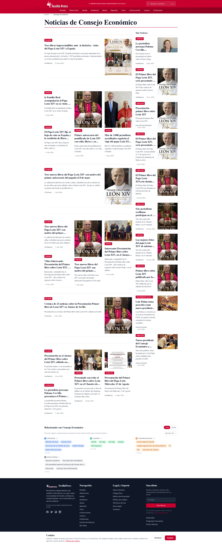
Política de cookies (73, 541)
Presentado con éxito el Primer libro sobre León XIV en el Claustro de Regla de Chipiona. (87, 382)
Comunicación (134, 10)
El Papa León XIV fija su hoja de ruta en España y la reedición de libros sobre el (57, 136)
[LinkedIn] (60, 512)
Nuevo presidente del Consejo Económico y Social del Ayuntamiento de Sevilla (145, 348)
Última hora (74, 10)
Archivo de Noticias (87, 522)
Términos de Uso (119, 503)
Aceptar (170, 538)
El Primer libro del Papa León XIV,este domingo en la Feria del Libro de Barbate (146, 181)
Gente (104, 10)
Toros (123, 10)
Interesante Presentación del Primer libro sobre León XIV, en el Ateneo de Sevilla (118, 253)
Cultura (147, 10)
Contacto (116, 509)
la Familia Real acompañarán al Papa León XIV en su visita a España (56, 102)
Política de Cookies (120, 500)
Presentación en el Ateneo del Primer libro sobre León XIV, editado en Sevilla (57, 360)
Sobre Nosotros (119, 490)
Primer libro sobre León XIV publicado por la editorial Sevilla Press (145, 277)
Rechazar (158, 538)
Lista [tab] (167, 427)
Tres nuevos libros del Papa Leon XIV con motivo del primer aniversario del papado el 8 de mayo (87, 270)
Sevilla (84, 10)
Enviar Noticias (152, 524)
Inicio (46, 14)
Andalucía (95, 10)
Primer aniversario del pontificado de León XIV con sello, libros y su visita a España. (87, 140)
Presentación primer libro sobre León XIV (145, 111)
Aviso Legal (117, 506)
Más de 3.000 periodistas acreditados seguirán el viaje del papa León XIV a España (118, 140)
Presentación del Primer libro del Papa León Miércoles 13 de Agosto (117, 381)
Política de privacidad (161, 513)
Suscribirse (161, 505)
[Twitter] (51, 512)
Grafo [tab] (174, 427)
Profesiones (157, 10)
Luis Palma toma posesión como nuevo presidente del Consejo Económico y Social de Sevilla (145, 309)
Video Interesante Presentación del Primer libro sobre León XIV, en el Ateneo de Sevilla (57, 265)
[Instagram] (56, 512)
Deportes (114, 10)
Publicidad (150, 518)
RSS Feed (83, 525)
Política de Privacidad (121, 496)
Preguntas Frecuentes (154, 521)
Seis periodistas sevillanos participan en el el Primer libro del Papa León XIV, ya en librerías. (145, 217)
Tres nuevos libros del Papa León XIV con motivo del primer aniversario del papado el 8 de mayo (57, 232)
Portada (63, 10)
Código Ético (117, 493)
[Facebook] (47, 512)
